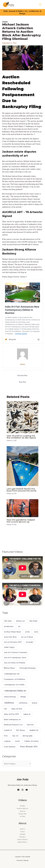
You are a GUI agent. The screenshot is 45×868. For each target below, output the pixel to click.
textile (17, 741)
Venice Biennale (9, 746)
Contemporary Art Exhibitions (14, 679)
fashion (34, 703)
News (6, 735)
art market (29, 642)
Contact (22, 831)
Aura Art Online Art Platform (14, 662)
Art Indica (22, 806)
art (19, 626)
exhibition (9, 702)
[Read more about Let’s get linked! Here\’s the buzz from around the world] (22, 466)
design (23, 696)
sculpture (7, 741)
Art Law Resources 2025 (13, 642)
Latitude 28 (8, 730)
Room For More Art (22, 808)
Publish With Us (22, 842)
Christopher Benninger (27, 668)
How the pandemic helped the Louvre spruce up (21, 521)
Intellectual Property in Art (13, 724)
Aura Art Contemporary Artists (15, 657)
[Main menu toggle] (40, 4)
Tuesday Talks (22, 814)
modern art (33, 730)
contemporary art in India (14, 684)
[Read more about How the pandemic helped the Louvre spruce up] (22, 508)
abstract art (20, 620)
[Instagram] (22, 790)
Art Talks (22, 816)
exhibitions (23, 702)
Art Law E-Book (27, 637)
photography (28, 735)
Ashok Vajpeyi (9, 647)
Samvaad (22, 811)
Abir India (8, 621)
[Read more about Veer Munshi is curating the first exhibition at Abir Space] (22, 417)
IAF (5, 708)
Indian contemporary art (12, 719)
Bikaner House (9, 668)
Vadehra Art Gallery (31, 741)
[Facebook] (18, 790)
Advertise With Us (22, 839)
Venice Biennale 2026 (28, 746)
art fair (27, 632)
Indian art (27, 714)
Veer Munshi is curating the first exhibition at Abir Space (21, 436)
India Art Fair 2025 (11, 714)
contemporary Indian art (15, 690)
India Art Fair (16, 708)
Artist (36, 632)
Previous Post (22, 375)
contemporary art (12, 673)
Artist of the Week (10, 637)
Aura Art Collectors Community (15, 652)
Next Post (22, 382)
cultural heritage (10, 696)
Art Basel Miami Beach (12, 632)
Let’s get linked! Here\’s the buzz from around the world (21, 490)
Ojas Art (15, 735)
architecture (8, 626)
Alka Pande (33, 621)
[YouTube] (27, 790)
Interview (30, 724)
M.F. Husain (20, 730)
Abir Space (22, 837)
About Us (22, 829)
